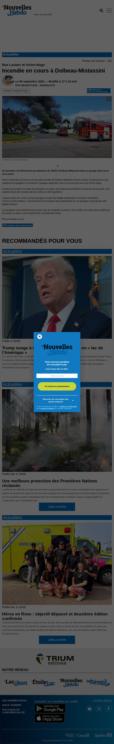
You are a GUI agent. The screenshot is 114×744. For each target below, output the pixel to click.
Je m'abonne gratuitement (57, 386)
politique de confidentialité (68, 406)
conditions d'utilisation (47, 408)
